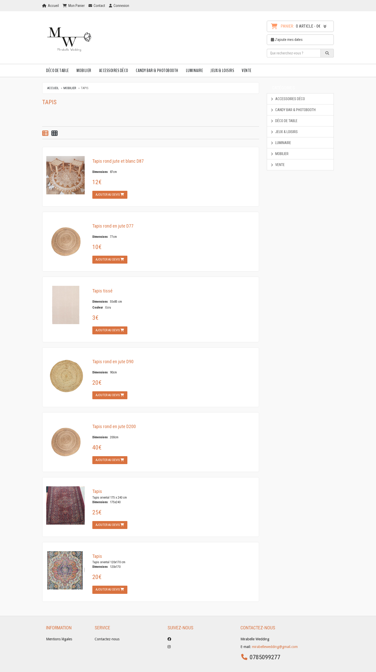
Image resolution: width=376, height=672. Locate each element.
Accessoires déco (113, 70)
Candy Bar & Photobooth (157, 70)
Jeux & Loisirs (222, 70)
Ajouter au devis (108, 194)
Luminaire (194, 70)
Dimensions (100, 172)
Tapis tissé (102, 290)
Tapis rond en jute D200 (114, 426)
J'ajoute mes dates (288, 40)
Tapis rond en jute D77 (113, 226)
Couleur (97, 307)
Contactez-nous (107, 639)
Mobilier (83, 70)
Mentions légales (59, 639)
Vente (246, 70)
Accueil (53, 88)
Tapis (97, 491)
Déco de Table (57, 70)
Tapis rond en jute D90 (113, 361)
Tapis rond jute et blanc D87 (118, 161)
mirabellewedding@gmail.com (275, 647)
